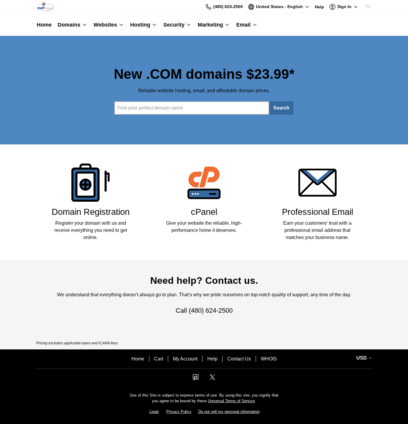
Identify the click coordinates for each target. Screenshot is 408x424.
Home (137, 358)
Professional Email (317, 212)
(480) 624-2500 (211, 310)
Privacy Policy (178, 411)
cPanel (204, 212)
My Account (185, 358)
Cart (158, 358)
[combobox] (192, 108)
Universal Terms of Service (231, 401)
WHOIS (269, 358)
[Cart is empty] (367, 7)
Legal (154, 411)
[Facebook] (195, 379)
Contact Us (239, 358)
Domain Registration (91, 212)
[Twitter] (212, 379)
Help (212, 358)
